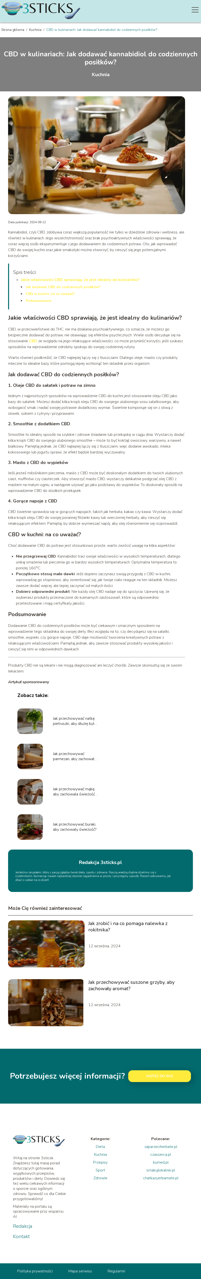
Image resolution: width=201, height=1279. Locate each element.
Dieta (100, 1146)
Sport (100, 1170)
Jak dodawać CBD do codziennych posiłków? (63, 287)
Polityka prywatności (35, 1271)
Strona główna (13, 29)
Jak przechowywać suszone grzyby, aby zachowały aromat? (131, 985)
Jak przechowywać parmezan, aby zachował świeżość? (73, 756)
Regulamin (116, 1271)
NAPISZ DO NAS (159, 1076)
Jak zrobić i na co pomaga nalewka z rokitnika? (127, 926)
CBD (33, 341)
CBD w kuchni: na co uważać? (50, 294)
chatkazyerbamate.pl (160, 1178)
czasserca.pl (160, 1154)
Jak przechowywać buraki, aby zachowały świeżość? (74, 827)
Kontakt (21, 1236)
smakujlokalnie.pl (160, 1170)
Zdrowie (100, 1178)
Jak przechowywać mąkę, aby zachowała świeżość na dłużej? (74, 792)
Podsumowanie (38, 300)
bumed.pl (161, 1162)
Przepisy (100, 1162)
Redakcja (22, 1226)
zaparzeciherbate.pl (160, 1146)
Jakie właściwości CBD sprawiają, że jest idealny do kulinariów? (80, 279)
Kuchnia (35, 29)
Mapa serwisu (80, 1271)
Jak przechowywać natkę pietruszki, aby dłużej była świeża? (74, 721)
